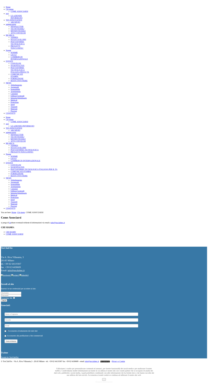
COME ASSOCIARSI (14, 234)
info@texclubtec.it (58, 223)
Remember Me (6, 298)
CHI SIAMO (11, 232)
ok (104, 379)
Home (14, 212)
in (10, 223)
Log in (4, 300)
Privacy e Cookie (118, 361)
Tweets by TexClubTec (10, 357)
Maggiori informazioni (104, 382)
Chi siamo (21, 212)
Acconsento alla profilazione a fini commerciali (25, 336)
